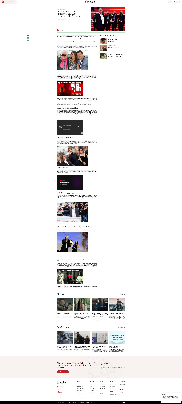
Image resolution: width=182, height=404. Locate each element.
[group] (175, 2)
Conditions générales (81, 402)
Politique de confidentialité (72, 402)
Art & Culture (59, 9)
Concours (122, 392)
